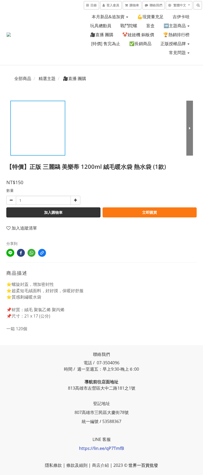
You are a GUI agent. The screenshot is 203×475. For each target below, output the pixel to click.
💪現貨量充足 (150, 17)
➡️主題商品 (175, 26)
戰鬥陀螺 (128, 26)
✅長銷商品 (140, 43)
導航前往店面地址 (101, 382)
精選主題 (47, 78)
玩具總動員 (100, 26)
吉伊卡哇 (181, 17)
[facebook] (21, 253)
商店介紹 (100, 465)
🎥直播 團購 (101, 35)
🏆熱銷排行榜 (176, 35)
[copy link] (42, 253)
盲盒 (150, 26)
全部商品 (22, 78)
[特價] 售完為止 (105, 43)
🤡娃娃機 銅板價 (138, 35)
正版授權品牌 (173, 43)
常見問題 (178, 52)
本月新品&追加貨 (109, 17)
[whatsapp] (31, 253)
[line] (10, 253)
